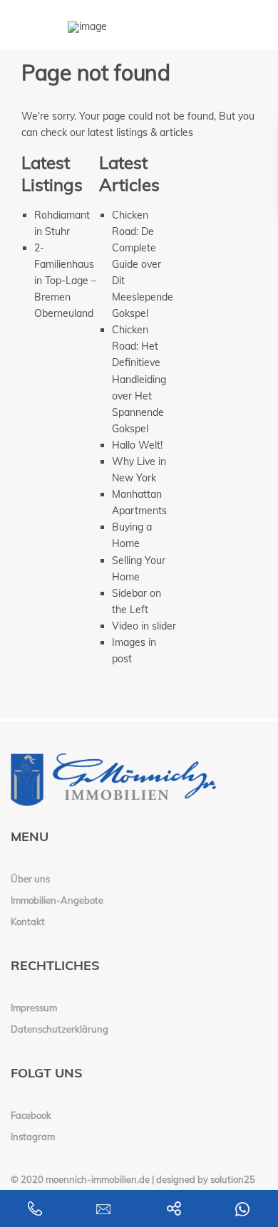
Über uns (30, 878)
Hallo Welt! (137, 445)
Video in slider (144, 626)
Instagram (33, 1136)
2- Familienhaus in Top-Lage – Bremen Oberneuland (65, 280)
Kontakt (28, 921)
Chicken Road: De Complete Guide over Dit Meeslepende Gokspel (142, 264)
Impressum (34, 1007)
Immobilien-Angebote (57, 900)
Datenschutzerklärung (59, 1029)
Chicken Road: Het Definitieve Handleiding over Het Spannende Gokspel (139, 379)
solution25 (232, 1179)
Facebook (31, 1115)
